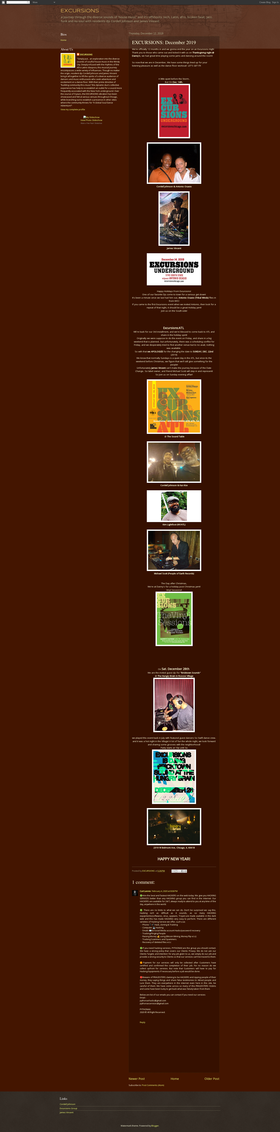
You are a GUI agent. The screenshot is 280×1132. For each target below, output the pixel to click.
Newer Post (137, 1079)
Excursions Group (68, 1108)
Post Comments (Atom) (153, 1085)
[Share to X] (179, 871)
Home (175, 1079)
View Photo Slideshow (91, 120)
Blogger (155, 1125)
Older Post (211, 1079)
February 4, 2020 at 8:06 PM (165, 891)
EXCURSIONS (80, 11)
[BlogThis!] (176, 871)
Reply (142, 1022)
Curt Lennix (145, 891)
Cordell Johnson (67, 1104)
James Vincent (66, 1112)
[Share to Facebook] (182, 871)
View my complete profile (73, 109)
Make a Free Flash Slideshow (91, 123)
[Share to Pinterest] (185, 871)
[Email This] (173, 871)
